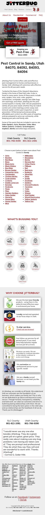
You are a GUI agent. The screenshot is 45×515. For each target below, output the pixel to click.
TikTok (23, 499)
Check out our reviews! (25, 329)
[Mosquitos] (35, 261)
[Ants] (35, 224)
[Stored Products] (35, 249)
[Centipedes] (9, 249)
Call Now (23, 19)
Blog (15, 9)
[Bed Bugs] (9, 261)
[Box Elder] (35, 236)
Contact (28, 9)
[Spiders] (22, 224)
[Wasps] (9, 224)
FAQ (40, 15)
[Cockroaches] (22, 236)
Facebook (23, 497)
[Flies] (22, 261)
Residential (18, 15)
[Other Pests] (22, 274)
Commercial (31, 15)
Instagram (34, 497)
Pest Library (9, 9)
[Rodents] (9, 236)
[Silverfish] (22, 249)
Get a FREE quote (15, 42)
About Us (7, 15)
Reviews (21, 9)
